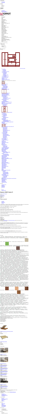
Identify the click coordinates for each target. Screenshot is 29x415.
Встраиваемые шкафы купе (5, 101)
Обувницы (3, 140)
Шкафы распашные (9, 112)
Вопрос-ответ (3, 202)
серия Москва (4, 76)
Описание (3, 201)
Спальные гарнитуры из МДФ (5, 147)
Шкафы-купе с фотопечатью (5, 99)
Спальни (5, 144)
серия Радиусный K (5, 97)
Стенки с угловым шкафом (5, 77)
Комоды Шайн (5, 136)
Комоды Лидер (5, 129)
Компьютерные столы (5, 173)
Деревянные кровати (4, 151)
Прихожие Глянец (5, 86)
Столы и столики (4, 170)
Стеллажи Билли (5, 123)
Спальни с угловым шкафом (5, 148)
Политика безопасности (4, 395)
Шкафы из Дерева (4, 118)
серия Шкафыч (5, 115)
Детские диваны (4, 163)
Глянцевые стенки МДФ (6, 71)
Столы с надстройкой (5, 172)
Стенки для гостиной (22, 68)
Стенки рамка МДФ (4, 72)
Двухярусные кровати (4, 156)
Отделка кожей (3, 406)
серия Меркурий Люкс (6, 121)
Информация (1, 392)
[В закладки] (7, 376)
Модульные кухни (4, 181)
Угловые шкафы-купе (4, 95)
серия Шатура (4, 113)
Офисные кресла (4, 177)
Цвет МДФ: (1, 235)
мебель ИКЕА (3, 180)
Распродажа (3, 187)
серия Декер (4, 70)
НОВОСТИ (3, 185)
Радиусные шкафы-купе (4, 96)
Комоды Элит (4, 137)
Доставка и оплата (4, 184)
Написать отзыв (2, 219)
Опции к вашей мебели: (3, 314)
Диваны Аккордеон (4, 164)
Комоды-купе (3, 143)
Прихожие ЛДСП (4, 84)
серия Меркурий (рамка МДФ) (7, 120)
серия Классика (5, 114)
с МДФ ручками (4, 405)
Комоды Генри (5, 133)
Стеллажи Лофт (5, 176)
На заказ (3, 203)
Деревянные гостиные (4, 78)
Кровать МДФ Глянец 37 (3, 363)
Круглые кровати (4, 157)
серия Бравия (4, 75)
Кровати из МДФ (4, 190)
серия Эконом (3, 102)
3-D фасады (3, 404)
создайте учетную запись (12, 220)
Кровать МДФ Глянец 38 (3, 366)
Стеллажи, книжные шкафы (5, 175)
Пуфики (3, 169)
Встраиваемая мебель (4, 179)
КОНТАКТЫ (3, 186)
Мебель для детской (9, 158)
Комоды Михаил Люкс (6, 134)
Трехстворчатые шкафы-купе (5, 94)
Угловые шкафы (4, 119)
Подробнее (3, 81)
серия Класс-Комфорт (5, 117)
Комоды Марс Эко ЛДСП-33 (6, 130)
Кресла (2, 168)
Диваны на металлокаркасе (5, 166)
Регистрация (3, 2)
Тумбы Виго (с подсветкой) (5, 142)
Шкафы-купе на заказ (4, 182)
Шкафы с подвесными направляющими (6, 103)
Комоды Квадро (5, 128)
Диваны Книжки (4, 165)
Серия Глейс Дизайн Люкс (5, 162)
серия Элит (4, 105)
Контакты (3, 398)
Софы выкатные (4, 167)
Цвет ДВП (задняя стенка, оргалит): (4, 310)
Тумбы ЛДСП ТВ (4, 141)
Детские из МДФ (4, 161)
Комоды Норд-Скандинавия (6, 135)
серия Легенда (5, 100)
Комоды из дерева (4, 138)
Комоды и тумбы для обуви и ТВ (10, 126)
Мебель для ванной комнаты (12, 178)
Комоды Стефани (5, 132)
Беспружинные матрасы (6, 154)
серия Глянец (4, 116)
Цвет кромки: (2, 305)
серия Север (4, 69)
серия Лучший (5, 104)
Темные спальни (5, 146)
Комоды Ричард (5, 131)
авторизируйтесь (5, 220)
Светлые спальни (5, 145)
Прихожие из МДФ (4, 85)
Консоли (4, 171)
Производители (3, 399)
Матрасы (3, 153)
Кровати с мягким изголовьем (5, 155)
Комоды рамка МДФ (4, 139)
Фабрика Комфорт (2, 195)
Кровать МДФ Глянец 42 (3, 384)
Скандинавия (3, 403)
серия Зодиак (3, 122)
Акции (2, 400)
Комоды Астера (5, 127)
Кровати (5, 149)
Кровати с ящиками (5, 152)
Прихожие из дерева (4, 88)
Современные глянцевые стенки (6, 79)
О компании (3, 10)
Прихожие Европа (5, 87)
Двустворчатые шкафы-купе (5, 93)
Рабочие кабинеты (4, 174)
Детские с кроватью (4, 160)
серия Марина (5, 73)
